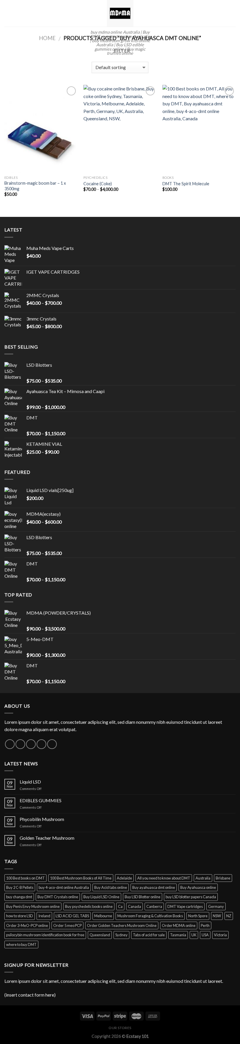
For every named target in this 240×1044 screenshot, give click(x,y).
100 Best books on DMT (25, 878)
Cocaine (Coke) (97, 183)
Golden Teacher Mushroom (47, 838)
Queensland (100, 934)
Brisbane (223, 878)
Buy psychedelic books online (89, 906)
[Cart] (233, 13)
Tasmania (178, 934)
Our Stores (120, 1028)
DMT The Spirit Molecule (185, 183)
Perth (205, 925)
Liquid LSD (30, 781)
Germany (216, 906)
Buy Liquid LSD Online (101, 896)
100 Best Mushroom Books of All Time (81, 878)
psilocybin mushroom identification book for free (45, 934)
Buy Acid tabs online (110, 887)
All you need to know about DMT (163, 878)
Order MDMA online (179, 925)
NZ (228, 915)
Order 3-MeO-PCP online (27, 925)
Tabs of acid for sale (149, 934)
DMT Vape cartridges (185, 906)
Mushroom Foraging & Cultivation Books (150, 915)
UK (193, 934)
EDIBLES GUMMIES (40, 800)
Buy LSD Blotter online (142, 896)
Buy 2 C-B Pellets (19, 887)
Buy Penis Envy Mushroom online (33, 906)
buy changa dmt (19, 896)
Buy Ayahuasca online (198, 887)
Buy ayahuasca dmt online (153, 887)
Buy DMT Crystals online (57, 896)
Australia (203, 878)
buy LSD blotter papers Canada (191, 896)
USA (205, 934)
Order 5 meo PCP (67, 925)
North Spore (198, 915)
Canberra (154, 906)
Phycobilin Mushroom (42, 819)
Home (47, 38)
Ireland (44, 915)
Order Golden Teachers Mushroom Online (122, 925)
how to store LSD (19, 915)
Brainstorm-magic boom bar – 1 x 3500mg (35, 186)
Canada (134, 906)
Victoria (220, 934)
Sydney (121, 934)
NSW (217, 915)
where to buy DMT (21, 944)
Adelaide (124, 878)
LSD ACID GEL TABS (72, 915)
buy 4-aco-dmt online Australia (64, 887)
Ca (120, 906)
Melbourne (103, 915)
